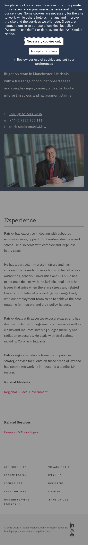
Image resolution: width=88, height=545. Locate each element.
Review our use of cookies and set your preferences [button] (45, 61)
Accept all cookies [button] (44, 51)
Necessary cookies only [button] (44, 41)
